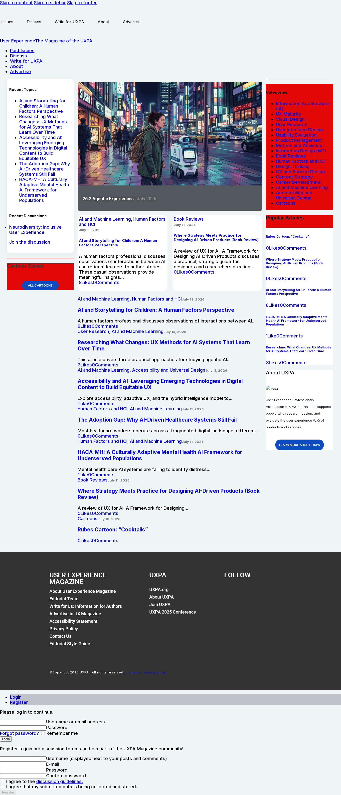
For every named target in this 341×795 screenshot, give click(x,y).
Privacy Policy (63, 628)
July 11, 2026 (185, 225)
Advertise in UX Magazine (75, 613)
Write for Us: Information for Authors (85, 606)
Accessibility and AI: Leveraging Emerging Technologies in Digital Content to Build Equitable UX (43, 148)
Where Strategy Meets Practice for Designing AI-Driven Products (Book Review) (216, 237)
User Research (93, 331)
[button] (86, 282)
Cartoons (87, 518)
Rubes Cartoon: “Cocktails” (113, 529)
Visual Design (290, 119)
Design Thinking (293, 166)
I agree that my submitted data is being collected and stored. (71, 786)
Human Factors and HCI (157, 299)
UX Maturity (288, 114)
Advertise (132, 21)
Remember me (61, 733)
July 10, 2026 (108, 519)
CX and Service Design (300, 171)
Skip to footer (82, 2)
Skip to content (16, 2)
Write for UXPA (69, 21)
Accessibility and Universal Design (168, 370)
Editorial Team (64, 598)
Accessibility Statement (73, 621)
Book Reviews (189, 219)
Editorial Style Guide (69, 643)
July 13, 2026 (175, 332)
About (103, 21)
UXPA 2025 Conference (172, 612)
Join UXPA (159, 604)
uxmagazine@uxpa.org (146, 672)
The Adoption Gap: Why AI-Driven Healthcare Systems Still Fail (44, 169)
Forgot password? (19, 733)
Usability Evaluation (296, 135)
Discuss (34, 21)
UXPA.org (159, 589)
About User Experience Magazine (82, 591)
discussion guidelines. (59, 781)
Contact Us (60, 636)
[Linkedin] (264, 592)
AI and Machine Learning (105, 219)
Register (19, 702)
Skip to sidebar (50, 2)
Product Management (299, 140)
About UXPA (161, 597)
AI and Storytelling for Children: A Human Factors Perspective (42, 106)
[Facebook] (230, 592)
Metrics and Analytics (299, 145)
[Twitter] (247, 592)
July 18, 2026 (90, 230)
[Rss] (281, 592)
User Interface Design (299, 129)
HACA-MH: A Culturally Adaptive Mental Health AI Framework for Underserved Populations (44, 190)
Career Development (298, 182)
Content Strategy (294, 176)
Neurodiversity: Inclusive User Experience (35, 229)
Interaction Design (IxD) (301, 150)
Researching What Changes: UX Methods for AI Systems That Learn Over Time (43, 124)
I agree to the (44, 781)
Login (15, 697)
